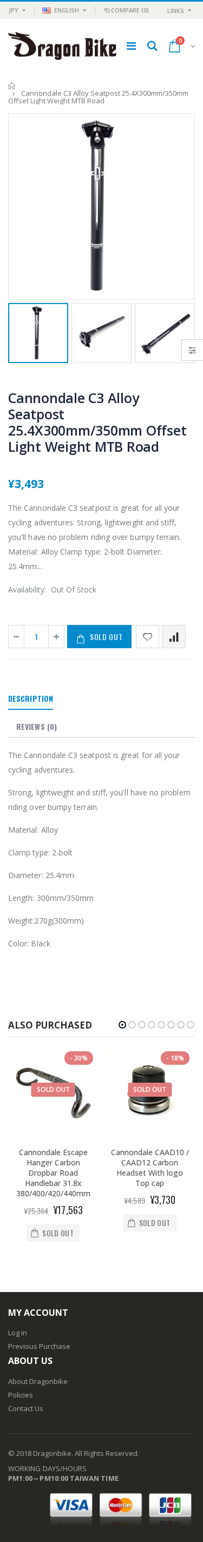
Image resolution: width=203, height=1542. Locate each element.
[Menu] (131, 45)
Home (12, 85)
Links (175, 10)
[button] (122, 1024)
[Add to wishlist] (147, 636)
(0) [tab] (36, 726)
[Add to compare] (174, 636)
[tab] (30, 699)
